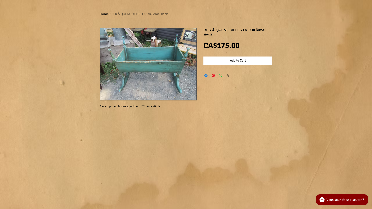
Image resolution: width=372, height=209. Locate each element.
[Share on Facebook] (206, 75)
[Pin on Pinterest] (213, 75)
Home (104, 14)
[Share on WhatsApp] (220, 75)
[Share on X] (228, 75)
